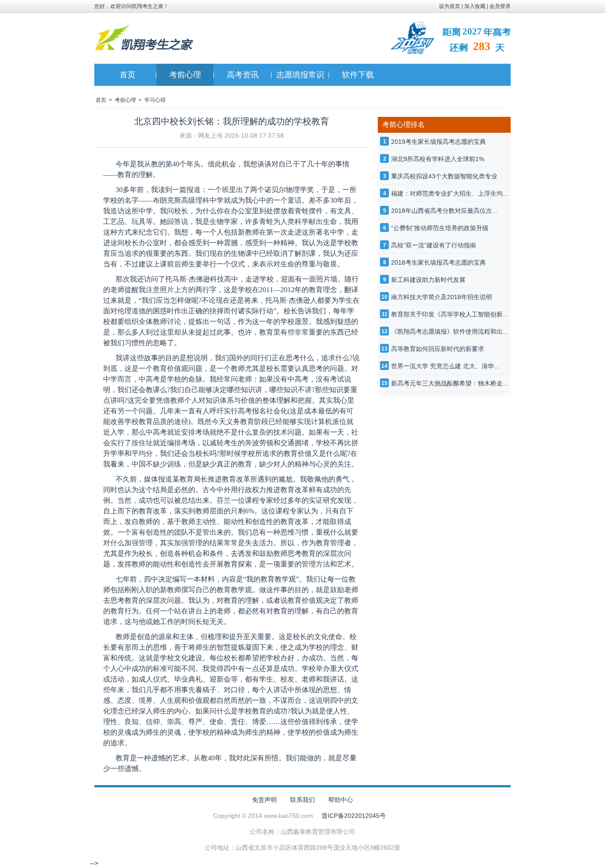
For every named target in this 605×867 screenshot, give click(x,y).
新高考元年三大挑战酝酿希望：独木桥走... (449, 383)
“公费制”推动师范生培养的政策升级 (440, 227)
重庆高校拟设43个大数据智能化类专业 (444, 176)
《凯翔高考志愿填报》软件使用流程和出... (449, 331)
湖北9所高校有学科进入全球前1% (437, 158)
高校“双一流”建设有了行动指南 (433, 245)
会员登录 (500, 6)
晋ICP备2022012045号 (354, 815)
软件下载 (358, 74)
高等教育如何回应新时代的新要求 (437, 348)
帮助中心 (340, 799)
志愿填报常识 (300, 74)
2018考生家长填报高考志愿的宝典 (438, 262)
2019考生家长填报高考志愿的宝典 (438, 141)
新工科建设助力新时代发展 (428, 279)
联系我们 (302, 799)
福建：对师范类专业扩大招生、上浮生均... (449, 193)
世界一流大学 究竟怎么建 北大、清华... (445, 366)
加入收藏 (474, 6)
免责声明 (264, 799)
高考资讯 (243, 74)
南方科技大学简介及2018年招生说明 (441, 297)
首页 (128, 74)
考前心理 (185, 74)
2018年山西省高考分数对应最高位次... (444, 210)
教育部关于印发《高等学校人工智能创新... (449, 314)
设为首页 (449, 6)
